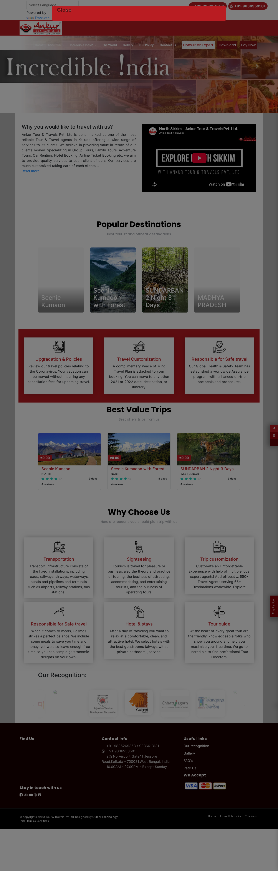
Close (64, 10)
